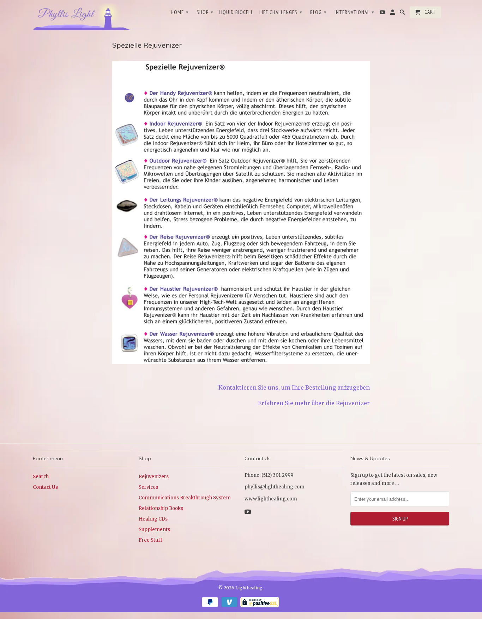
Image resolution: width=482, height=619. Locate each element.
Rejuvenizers (154, 477)
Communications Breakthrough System (185, 498)
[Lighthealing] (82, 16)
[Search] (403, 13)
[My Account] (393, 13)
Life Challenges (280, 12)
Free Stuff (150, 540)
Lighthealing (249, 587)
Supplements (154, 530)
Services (148, 487)
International (354, 12)
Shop (205, 12)
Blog (318, 12)
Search (41, 477)
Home (180, 12)
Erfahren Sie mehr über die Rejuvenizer (314, 403)
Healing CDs (153, 519)
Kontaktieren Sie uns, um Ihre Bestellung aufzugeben (294, 387)
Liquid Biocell (236, 12)
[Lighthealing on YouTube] (383, 13)
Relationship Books (161, 508)
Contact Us (45, 487)
